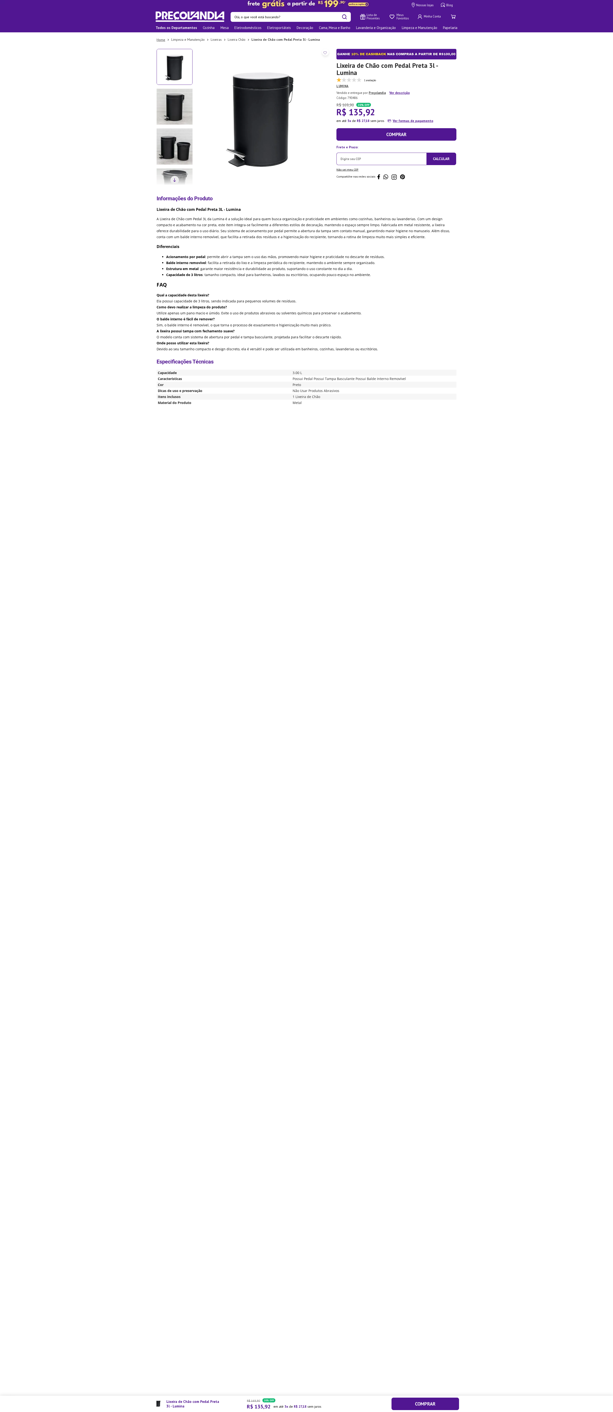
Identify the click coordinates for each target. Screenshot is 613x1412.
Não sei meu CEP (347, 169)
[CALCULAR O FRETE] (441, 159)
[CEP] (381, 154)
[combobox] (291, 17)
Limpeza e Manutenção (188, 39)
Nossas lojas (425, 5)
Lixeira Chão (236, 39)
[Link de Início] (161, 40)
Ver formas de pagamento (413, 121)
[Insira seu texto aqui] (306, 4)
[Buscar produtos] (344, 16)
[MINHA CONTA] (430, 17)
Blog (449, 5)
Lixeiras (216, 39)
